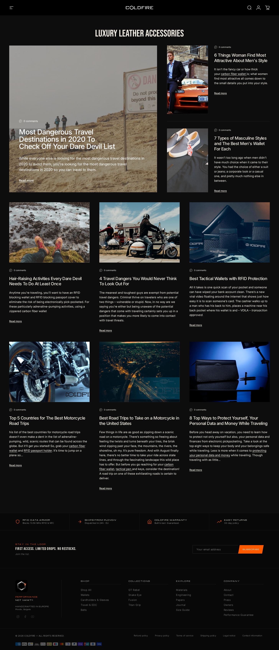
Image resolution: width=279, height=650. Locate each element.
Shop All (86, 589)
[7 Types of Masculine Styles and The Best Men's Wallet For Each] (187, 160)
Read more (26, 180)
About (227, 589)
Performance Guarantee (238, 614)
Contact (229, 594)
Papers (180, 599)
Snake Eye (135, 594)
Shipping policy (208, 635)
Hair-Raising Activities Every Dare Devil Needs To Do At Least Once (45, 281)
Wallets (85, 594)
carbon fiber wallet (233, 74)
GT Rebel (134, 589)
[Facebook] (25, 616)
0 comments (31, 121)
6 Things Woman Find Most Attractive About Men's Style (240, 58)
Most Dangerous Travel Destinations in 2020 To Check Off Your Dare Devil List (67, 139)
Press (227, 599)
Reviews (229, 609)
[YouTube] (32, 616)
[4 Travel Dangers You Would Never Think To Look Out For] (139, 232)
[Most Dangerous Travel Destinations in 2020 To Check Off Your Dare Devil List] (83, 119)
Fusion (132, 599)
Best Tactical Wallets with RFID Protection (228, 278)
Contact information (252, 635)
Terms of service (184, 635)
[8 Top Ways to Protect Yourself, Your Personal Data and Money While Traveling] (229, 372)
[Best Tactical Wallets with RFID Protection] (229, 232)
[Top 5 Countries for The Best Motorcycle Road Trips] (49, 372)
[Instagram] (17, 616)
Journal (181, 604)
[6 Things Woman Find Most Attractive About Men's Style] (187, 80)
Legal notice (229, 635)
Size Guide (182, 609)
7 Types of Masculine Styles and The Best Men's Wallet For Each (240, 143)
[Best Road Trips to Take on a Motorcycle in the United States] (139, 372)
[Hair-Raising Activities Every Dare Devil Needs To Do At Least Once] (49, 232)
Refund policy (141, 635)
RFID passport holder (38, 450)
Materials (182, 589)
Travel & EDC (89, 604)
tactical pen (123, 469)
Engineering (183, 594)
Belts (84, 609)
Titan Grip (134, 604)
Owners (228, 604)
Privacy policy (162, 635)
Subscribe (251, 549)
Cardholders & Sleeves (95, 599)
